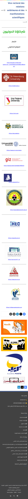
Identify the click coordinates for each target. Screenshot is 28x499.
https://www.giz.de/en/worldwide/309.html (14, 166)
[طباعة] (10, 314)
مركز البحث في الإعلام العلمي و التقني (18, 450)
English (15, 492)
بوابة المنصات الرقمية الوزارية (20, 433)
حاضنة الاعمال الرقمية (21, 460)
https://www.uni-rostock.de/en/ (14, 150)
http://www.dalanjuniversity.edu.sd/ (18, 210)
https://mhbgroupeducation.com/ (14, 307)
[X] (20, 314)
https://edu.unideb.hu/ (14, 133)
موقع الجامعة (10, 492)
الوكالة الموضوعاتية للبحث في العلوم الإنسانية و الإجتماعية (14, 444)
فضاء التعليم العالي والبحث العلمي (19, 454)
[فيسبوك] (24, 314)
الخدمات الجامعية (22, 427)
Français (19, 492)
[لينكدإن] (17, 314)
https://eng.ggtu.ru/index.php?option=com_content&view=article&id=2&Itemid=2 (14, 64)
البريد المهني (23, 424)
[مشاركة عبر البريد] (14, 314)
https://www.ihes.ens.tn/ (14, 238)
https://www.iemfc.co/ (14, 182)
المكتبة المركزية (23, 417)
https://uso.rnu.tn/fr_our (14, 259)
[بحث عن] (26, 10)
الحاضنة (24, 430)
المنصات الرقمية (22, 420)
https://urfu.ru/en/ (14, 113)
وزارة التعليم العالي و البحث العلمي (20, 441)
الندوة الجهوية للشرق (21, 457)
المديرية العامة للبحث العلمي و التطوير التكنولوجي (16, 447)
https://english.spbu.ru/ (14, 86)
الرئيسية (24, 22)
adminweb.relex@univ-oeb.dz (19, 403)
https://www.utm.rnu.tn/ (14, 279)
